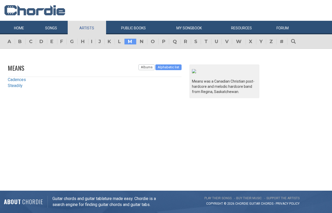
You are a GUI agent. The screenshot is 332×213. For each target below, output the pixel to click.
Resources (241, 28)
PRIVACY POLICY (288, 203)
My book (189, 28)
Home (19, 28)
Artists (86, 28)
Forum (282, 28)
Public (133, 28)
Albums (147, 67)
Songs (51, 28)
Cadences (17, 79)
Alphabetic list (168, 67)
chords (267, 203)
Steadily (15, 85)
